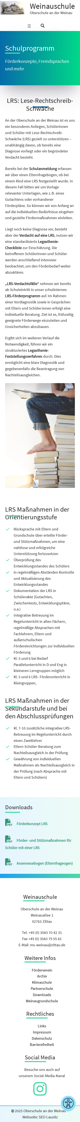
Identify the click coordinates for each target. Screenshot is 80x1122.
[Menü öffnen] (29, 26)
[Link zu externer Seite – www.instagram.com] (40, 1093)
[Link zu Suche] (42, 26)
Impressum (42, 1032)
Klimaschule (42, 982)
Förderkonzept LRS (32, 823)
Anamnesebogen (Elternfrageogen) (45, 863)
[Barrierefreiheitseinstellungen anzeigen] (68, 1103)
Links (42, 1025)
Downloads (42, 994)
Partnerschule (42, 988)
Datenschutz (42, 1038)
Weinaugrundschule (42, 1000)
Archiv (42, 976)
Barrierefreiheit (42, 1044)
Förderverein (42, 970)
